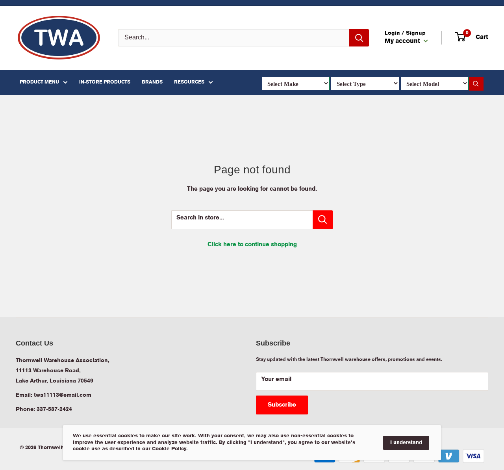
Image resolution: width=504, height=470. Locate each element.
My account (403, 41)
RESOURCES (189, 82)
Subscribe (282, 405)
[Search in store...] (323, 219)
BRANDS (152, 82)
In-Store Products (104, 82)
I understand (406, 442)
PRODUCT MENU (39, 82)
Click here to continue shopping (252, 244)
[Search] (359, 37)
